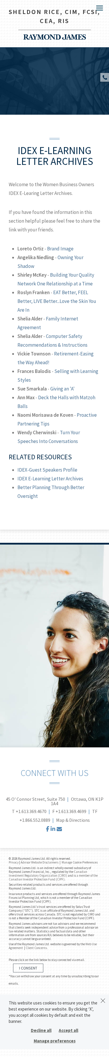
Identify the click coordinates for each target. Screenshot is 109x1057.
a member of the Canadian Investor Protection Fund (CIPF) (53, 877)
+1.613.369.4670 (31, 811)
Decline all (41, 1030)
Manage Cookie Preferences (80, 862)
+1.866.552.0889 (34, 820)
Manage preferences (55, 1041)
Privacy (14, 862)
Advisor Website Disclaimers (39, 862)
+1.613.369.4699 (71, 811)
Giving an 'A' (62, 389)
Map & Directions (73, 820)
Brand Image (60, 248)
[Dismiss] (103, 1000)
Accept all (68, 1030)
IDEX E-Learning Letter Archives (50, 478)
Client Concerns (36, 948)
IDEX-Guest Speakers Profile (47, 470)
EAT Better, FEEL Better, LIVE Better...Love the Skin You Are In (56, 301)
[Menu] (96, 7)
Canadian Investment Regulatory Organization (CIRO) (48, 874)
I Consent (28, 968)
